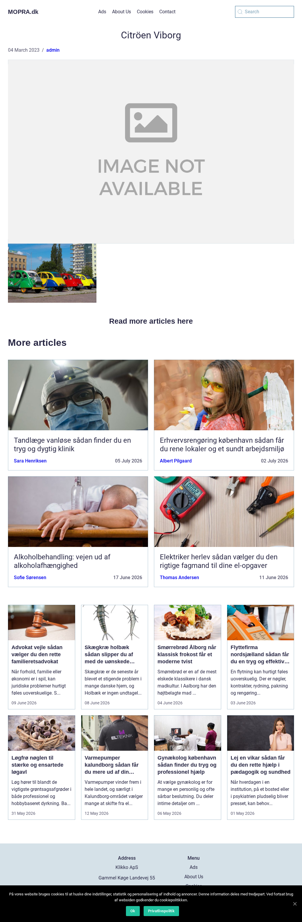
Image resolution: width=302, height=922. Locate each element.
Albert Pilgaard (176, 461)
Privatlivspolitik (161, 911)
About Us (121, 11)
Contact (167, 11)
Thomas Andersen (179, 577)
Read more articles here (151, 321)
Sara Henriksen (30, 461)
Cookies (145, 11)
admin (53, 50)
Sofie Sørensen (30, 577)
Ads (102, 11)
